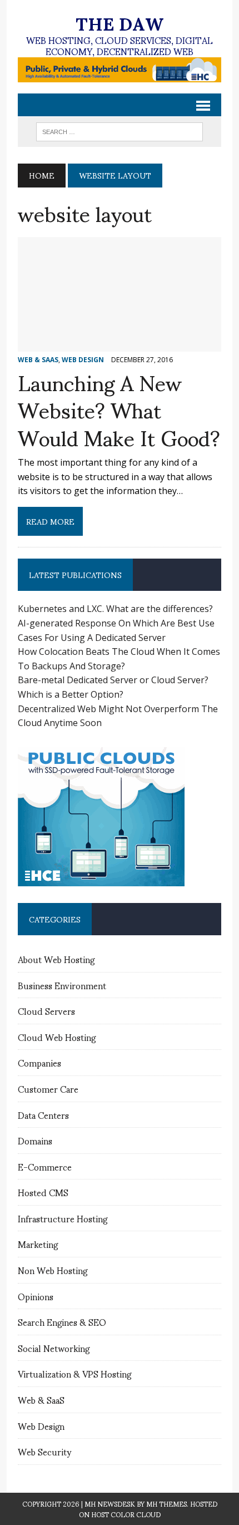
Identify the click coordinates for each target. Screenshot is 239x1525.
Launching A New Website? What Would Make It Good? (119, 409)
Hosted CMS (43, 1192)
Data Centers (43, 1115)
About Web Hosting (56, 959)
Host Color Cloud (126, 1514)
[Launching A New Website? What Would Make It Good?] (119, 344)
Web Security (44, 1451)
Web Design (41, 1426)
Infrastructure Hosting (62, 1218)
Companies (39, 1062)
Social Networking (53, 1348)
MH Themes (166, 1503)
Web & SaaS (41, 1399)
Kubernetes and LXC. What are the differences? (115, 609)
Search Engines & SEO (62, 1322)
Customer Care (48, 1088)
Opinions (35, 1296)
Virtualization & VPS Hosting (74, 1373)
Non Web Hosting (52, 1270)
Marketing (38, 1244)
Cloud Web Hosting (57, 1037)
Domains (35, 1140)
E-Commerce (45, 1166)
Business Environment (62, 985)
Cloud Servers (46, 1011)
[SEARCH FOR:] (119, 130)
